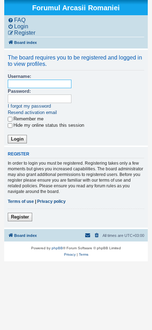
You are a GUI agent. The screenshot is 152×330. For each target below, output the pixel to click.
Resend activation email (32, 112)
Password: (19, 91)
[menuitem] (16, 20)
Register (20, 217)
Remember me (28, 118)
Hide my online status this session (48, 125)
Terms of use (21, 201)
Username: (19, 76)
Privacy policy (51, 201)
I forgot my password (29, 106)
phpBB (57, 248)
